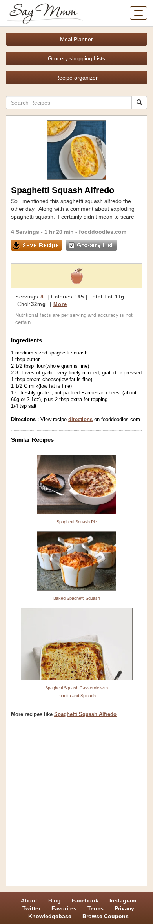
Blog (54, 900)
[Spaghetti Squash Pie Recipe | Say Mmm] (76, 484)
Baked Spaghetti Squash (76, 598)
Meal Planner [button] (76, 39)
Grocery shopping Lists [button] (76, 58)
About (29, 900)
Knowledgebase (49, 916)
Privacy (124, 908)
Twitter (31, 908)
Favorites (63, 908)
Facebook (85, 900)
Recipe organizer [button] (76, 77)
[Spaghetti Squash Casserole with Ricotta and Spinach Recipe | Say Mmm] (76, 644)
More (60, 304)
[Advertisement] (76, 804)
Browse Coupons (105, 916)
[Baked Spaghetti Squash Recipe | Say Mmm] (76, 561)
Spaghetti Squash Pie (76, 521)
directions (80, 419)
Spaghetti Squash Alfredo (85, 714)
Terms (95, 908)
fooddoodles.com (102, 232)
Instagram (122, 900)
